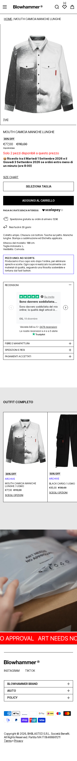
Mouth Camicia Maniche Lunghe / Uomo (20, 485)
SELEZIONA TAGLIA (38, 186)
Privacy (18, 740)
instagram (12, 670)
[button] (72, 7)
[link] (38, 581)
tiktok (30, 670)
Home (8, 19)
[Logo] (28, 6)
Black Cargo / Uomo (62, 483)
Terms (8, 740)
